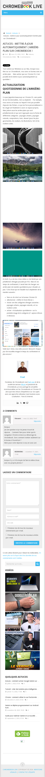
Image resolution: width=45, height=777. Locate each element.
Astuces (31, 54)
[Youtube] (24, 403)
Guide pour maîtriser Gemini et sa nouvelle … (21, 716)
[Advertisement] (23, 22)
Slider (14, 57)
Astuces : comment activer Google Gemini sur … (22, 681)
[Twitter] (21, 403)
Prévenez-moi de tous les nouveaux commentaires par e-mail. (19, 529)
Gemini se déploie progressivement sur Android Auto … (21, 706)
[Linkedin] (18, 403)
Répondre (37, 421)
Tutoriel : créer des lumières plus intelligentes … (22, 689)
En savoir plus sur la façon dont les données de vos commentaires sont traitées (22, 555)
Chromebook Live (10, 769)
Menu (6, 13)
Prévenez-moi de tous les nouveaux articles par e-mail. (22, 536)
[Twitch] (27, 403)
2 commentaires (25, 57)
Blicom (23, 384)
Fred (6, 54)
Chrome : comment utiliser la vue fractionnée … (22, 697)
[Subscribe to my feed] (22, 742)
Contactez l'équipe (26, 772)
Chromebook (7, 57)
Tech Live (31, 382)
